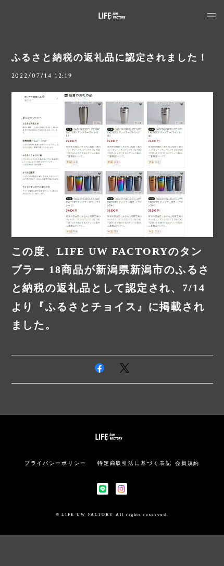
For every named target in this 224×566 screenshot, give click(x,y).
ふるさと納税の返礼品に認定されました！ (109, 57)
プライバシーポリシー (55, 463)
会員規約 (187, 463)
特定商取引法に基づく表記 (134, 463)
